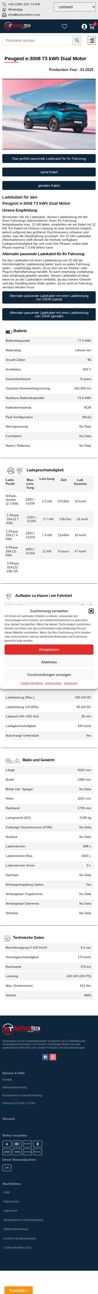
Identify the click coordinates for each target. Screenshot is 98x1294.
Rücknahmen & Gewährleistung (22, 1095)
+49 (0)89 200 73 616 (24, 4)
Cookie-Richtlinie (32, 683)
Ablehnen (49, 662)
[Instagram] (53, 1057)
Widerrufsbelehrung (14, 1087)
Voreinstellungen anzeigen (49, 674)
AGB (6, 1192)
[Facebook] (45, 1057)
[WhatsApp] (4, 10)
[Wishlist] (64, 26)
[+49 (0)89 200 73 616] (4, 4)
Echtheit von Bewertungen (20, 1238)
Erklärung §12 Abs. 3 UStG (18, 1103)
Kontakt (7, 1079)
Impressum (70, 683)
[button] (91, 611)
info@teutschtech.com (24, 15)
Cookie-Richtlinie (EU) (17, 1247)
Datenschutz (53, 683)
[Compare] (74, 26)
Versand (8, 1119)
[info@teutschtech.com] (4, 15)
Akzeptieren (49, 649)
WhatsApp (15, 9)
